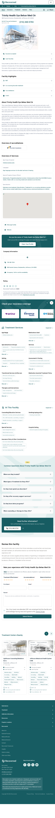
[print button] (44, 10)
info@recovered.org (7, 772)
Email (29, 584)
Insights (4, 749)
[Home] (2, 6)
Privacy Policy (30, 794)
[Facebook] (24, 764)
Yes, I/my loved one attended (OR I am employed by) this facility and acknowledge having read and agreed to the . (28, 610)
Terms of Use (40, 611)
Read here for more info (29, 294)
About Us (4, 730)
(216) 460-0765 (13, 528)
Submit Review (27, 616)
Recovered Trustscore (7, 746)
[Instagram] (28, 764)
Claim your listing (6, 755)
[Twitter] (32, 764)
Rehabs (8, 6)
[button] (6, 22)
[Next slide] (51, 303)
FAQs (30, 9)
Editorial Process (6, 733)
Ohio (15, 6)
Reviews (25, 9)
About (3, 9)
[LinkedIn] (36, 764)
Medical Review (6, 736)
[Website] (27, 257)
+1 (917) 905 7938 (6, 774)
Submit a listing (5, 752)
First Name (6, 584)
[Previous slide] (47, 303)
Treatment (17, 9)
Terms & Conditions (40, 794)
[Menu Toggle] (51, 2)
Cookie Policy (49, 794)
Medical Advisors (6, 740)
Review (5, 592)
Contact (4, 743)
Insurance (9, 9)
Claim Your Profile (27, 244)
